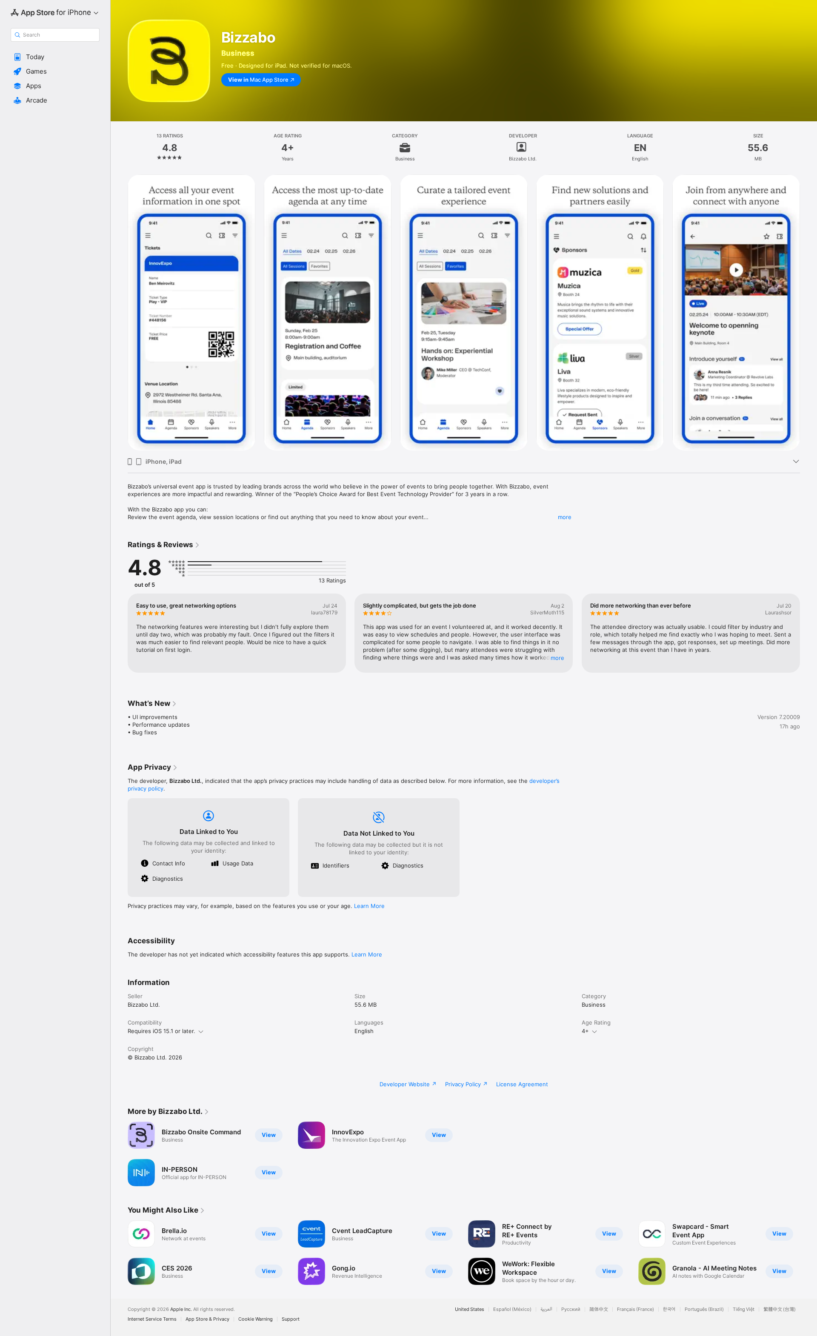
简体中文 (598, 1309)
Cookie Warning (255, 1319)
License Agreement (522, 1084)
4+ (585, 1031)
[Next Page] (808, 633)
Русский (570, 1309)
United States (469, 1309)
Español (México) (512, 1309)
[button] (55, 57)
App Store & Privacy (207, 1319)
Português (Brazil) (704, 1309)
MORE (558, 657)
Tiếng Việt (743, 1309)
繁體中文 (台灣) (779, 1309)
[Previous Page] (119, 633)
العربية (546, 1309)
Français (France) (635, 1309)
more (564, 517)
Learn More (369, 905)
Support (291, 1319)
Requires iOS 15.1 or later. (161, 1031)
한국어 (669, 1309)
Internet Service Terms (152, 1319)
